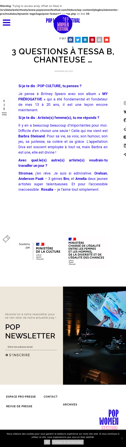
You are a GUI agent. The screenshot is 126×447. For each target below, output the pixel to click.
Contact (51, 396)
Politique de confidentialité (67, 442)
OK (47, 442)
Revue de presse (19, 406)
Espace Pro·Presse (21, 396)
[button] (71, 40)
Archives (70, 404)
